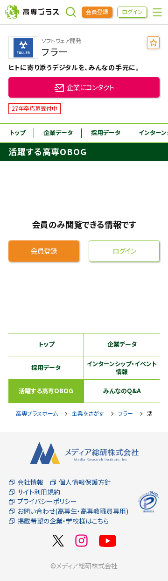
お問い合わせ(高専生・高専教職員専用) (72, 511)
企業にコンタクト (90, 87)
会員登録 (97, 11)
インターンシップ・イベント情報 (122, 367)
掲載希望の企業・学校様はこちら (63, 521)
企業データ (58, 132)
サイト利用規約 (38, 492)
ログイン (132, 11)
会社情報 (30, 482)
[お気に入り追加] (153, 42)
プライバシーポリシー (47, 501)
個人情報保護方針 (85, 482)
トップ (17, 132)
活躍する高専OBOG (46, 390)
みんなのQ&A (122, 390)
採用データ (105, 132)
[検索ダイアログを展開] (71, 12)
